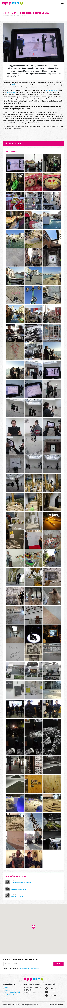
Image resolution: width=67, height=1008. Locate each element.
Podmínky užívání (9, 994)
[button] (33, 927)
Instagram (52, 995)
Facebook (52, 988)
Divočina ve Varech (17, 896)
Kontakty (6, 990)
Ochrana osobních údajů (12, 992)
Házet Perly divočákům (18, 889)
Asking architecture (52, 90)
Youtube (52, 992)
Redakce (6, 988)
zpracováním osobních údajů (29, 968)
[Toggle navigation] (62, 3)
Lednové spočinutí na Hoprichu (21, 882)
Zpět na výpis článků (15, 143)
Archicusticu (11, 92)
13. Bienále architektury (19, 85)
